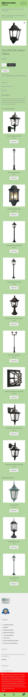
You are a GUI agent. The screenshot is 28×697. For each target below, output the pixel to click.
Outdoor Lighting (10, 15)
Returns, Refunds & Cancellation (10, 640)
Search (14, 694)
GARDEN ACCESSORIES (8, 632)
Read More (4, 659)
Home (4, 15)
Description (4, 82)
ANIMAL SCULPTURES (8, 630)
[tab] (14, 82)
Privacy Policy (6, 638)
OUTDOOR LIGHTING (8, 624)
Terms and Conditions (8, 635)
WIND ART (5, 627)
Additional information (7, 86)
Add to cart (11, 64)
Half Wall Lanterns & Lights (19, 15)
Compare (5, 70)
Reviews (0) (4, 90)
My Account (4, 694)
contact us (7, 10)
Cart (21, 693)
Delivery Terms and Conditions (10, 643)
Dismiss (3, 690)
